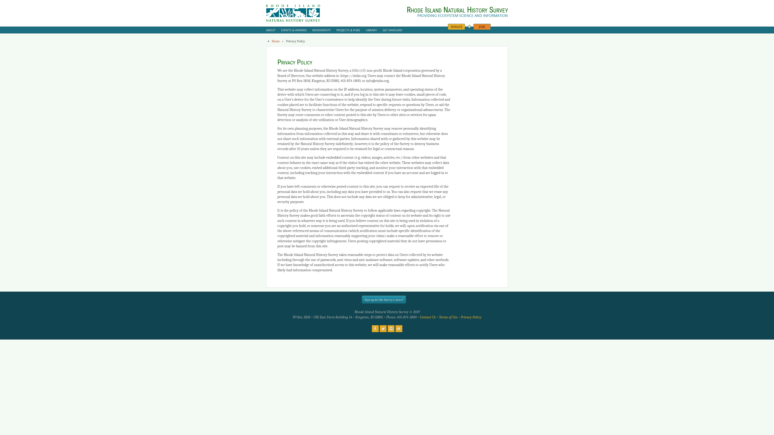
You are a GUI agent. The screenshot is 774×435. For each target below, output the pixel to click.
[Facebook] (375, 328)
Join (482, 27)
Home (276, 41)
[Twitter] (383, 328)
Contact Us (428, 317)
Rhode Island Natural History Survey (457, 10)
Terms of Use (448, 317)
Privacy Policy (471, 317)
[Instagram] (391, 328)
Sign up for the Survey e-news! (383, 299)
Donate (456, 27)
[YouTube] (398, 328)
